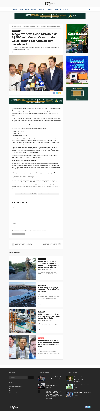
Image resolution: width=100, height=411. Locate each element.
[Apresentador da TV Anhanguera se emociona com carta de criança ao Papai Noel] (69, 394)
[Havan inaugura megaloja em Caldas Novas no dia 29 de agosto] (22, 294)
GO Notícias (18, 392)
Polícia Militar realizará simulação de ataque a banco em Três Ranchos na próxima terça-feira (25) (48, 264)
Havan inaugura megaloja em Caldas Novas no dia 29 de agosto (48, 290)
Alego (28, 51)
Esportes (65, 9)
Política (41, 9)
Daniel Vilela (38, 51)
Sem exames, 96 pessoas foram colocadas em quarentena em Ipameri (81, 386)
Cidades (33, 9)
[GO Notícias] (50, 3)
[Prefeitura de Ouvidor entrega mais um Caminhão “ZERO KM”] (41, 386)
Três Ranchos (42, 258)
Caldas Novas (42, 285)
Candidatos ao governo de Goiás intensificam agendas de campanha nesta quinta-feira (48, 343)
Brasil (27, 9)
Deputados (44, 51)
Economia (58, 9)
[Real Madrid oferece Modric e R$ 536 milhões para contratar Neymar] (41, 378)
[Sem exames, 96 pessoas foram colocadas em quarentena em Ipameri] (69, 386)
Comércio (41, 311)
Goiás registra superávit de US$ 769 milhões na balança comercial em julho (49, 316)
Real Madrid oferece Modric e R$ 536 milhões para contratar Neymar (54, 377)
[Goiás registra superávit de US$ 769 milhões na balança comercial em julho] (22, 321)
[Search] (89, 9)
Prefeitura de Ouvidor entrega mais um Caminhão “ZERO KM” (54, 385)
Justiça (50, 9)
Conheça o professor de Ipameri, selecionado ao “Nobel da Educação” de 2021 (81, 378)
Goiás (48, 51)
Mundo (21, 9)
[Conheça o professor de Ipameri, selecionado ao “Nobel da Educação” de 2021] (69, 378)
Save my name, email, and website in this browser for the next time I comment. (29, 230)
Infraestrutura (16, 30)
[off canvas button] (10, 9)
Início (15, 9)
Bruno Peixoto (33, 51)
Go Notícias (16, 51)
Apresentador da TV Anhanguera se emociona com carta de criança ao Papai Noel (82, 394)
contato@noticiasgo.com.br (20, 391)
